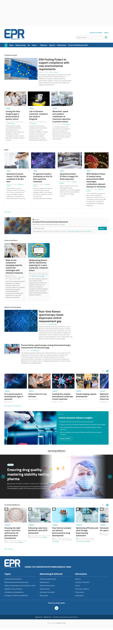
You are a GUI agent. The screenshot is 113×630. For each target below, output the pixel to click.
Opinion (7, 391)
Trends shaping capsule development (86, 395)
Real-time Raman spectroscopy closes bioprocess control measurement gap (51, 316)
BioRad (45, 537)
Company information (82, 582)
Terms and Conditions (74, 231)
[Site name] (14, 39)
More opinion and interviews (12, 406)
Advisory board (45, 589)
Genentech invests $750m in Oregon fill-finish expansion (69, 176)
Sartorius (33, 123)
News (8, 171)
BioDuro (21, 542)
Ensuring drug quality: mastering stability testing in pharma (30, 474)
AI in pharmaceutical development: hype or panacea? (13, 396)
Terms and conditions (82, 589)
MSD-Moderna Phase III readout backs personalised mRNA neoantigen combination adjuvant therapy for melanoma (96, 180)
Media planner (44, 582)
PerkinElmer (52, 483)
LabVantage (11, 123)
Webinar (10, 465)
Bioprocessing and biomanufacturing (16, 582)
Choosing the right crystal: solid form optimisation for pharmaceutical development (12, 533)
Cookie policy (79, 595)
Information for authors (47, 592)
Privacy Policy (88, 231)
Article (8, 108)
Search (106, 37)
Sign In (106, 33)
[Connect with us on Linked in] (56, 608)
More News (7, 212)
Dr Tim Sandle (66, 124)
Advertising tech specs (47, 585)
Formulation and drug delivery (13, 592)
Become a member (96, 33)
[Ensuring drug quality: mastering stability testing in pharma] (57, 495)
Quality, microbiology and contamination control (19, 585)
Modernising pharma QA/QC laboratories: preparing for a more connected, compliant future (38, 265)
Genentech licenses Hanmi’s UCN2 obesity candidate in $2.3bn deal (16, 177)
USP (19, 279)
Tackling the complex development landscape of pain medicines (62, 396)
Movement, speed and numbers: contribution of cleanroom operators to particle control (61, 116)
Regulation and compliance (13, 589)
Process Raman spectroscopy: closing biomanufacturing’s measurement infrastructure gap (46, 346)
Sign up (102, 228)
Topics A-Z (38, 617)
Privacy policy (79, 592)
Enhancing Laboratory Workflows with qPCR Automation (37, 530)
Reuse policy (44, 595)
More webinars (8, 549)
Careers (77, 585)
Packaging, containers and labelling (16, 595)
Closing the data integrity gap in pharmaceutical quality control (13, 115)
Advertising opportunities (48, 579)
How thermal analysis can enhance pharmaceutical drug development (61, 531)
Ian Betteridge (53, 324)
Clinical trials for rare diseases (37, 395)
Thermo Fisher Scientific (38, 276)
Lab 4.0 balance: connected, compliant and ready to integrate (38, 115)
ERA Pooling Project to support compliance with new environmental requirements (54, 64)
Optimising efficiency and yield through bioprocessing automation (87, 531)
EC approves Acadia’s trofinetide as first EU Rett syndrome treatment (42, 177)
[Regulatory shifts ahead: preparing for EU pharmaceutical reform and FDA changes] (53, 495)
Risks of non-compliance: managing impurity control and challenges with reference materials (14, 266)
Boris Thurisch (54, 72)
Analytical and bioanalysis (13, 579)
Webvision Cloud (61, 623)
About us (78, 579)
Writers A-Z (47, 617)
